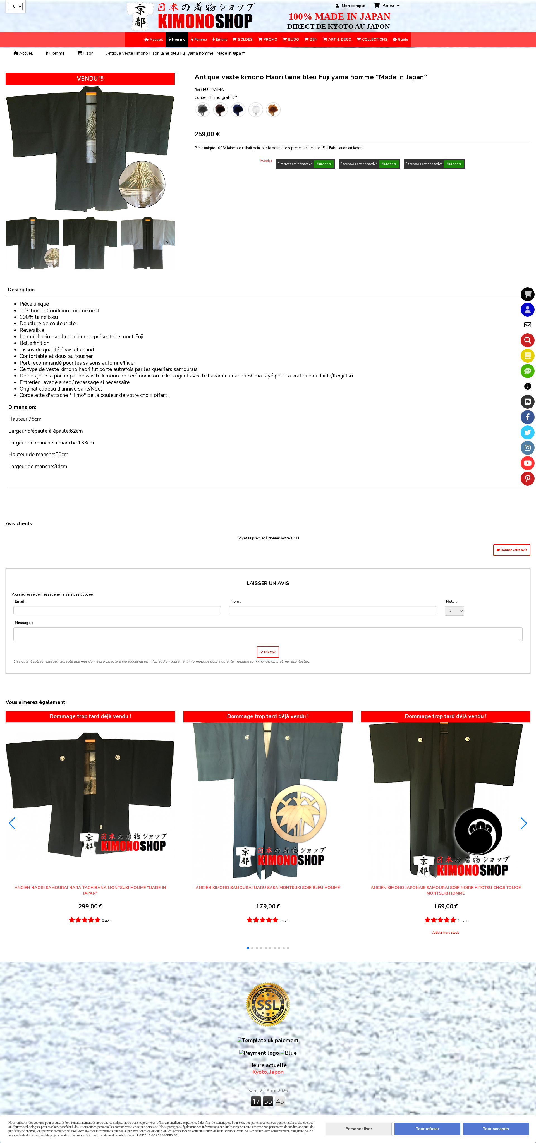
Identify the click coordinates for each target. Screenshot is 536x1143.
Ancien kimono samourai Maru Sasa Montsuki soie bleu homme (268, 887)
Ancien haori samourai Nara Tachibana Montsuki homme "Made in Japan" (90, 890)
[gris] (203, 110)
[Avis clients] (528, 371)
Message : (24, 623)
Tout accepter (496, 1129)
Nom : (236, 601)
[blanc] (256, 110)
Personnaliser (359, 1129)
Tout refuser (427, 1129)
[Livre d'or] (528, 356)
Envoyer (269, 652)
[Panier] (528, 294)
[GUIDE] (528, 386)
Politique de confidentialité (156, 1135)
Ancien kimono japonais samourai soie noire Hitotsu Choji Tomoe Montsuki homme (446, 890)
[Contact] (528, 325)
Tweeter (265, 161)
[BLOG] (528, 402)
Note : (451, 601)
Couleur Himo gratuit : (217, 97)
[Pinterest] (528, 479)
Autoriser (324, 164)
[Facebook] (528, 417)
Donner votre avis (513, 550)
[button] (167, 243)
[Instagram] (528, 448)
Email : (20, 601)
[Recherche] (528, 340)
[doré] (273, 110)
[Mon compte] (528, 310)
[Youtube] (528, 463)
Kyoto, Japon (268, 1069)
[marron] (221, 110)
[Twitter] (528, 432)
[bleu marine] (238, 110)
